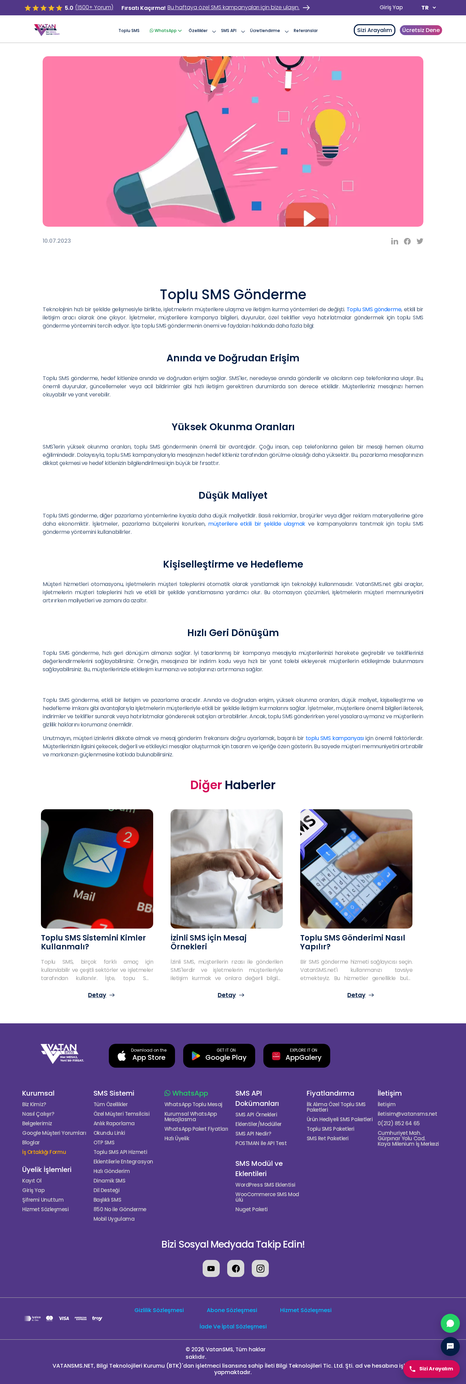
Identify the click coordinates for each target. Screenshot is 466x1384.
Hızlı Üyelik (176, 1138)
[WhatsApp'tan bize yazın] (450, 1323)
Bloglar (31, 1142)
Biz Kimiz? (34, 1104)
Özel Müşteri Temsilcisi (121, 1114)
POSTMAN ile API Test (261, 1143)
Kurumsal (38, 1093)
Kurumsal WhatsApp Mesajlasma (190, 1116)
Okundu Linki (109, 1133)
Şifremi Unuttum (42, 1200)
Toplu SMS (129, 30)
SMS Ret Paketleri (328, 1138)
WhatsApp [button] (166, 30)
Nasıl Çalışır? (38, 1114)
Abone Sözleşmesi (232, 1310)
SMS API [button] (228, 30)
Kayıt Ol (31, 1181)
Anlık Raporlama (114, 1123)
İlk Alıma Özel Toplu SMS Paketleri (336, 1107)
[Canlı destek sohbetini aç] (450, 1346)
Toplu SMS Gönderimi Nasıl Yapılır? (352, 942)
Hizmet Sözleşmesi (45, 1209)
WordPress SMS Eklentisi (265, 1185)
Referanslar (306, 30)
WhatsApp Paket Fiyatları (196, 1129)
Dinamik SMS (109, 1181)
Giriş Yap (391, 7)
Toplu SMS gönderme (374, 309)
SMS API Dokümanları (257, 1098)
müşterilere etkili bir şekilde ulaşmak (256, 524)
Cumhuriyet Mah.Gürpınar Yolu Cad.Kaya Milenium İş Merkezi (408, 1138)
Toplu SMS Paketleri (330, 1129)
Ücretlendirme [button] (265, 30)
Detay (97, 995)
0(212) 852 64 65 (399, 1123)
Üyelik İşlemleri (47, 1169)
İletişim (390, 1093)
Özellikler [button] (198, 30)
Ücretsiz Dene (421, 30)
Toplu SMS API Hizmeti (120, 1152)
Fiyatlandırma (330, 1093)
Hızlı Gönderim (111, 1171)
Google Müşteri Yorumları (54, 1133)
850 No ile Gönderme (119, 1209)
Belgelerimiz (37, 1123)
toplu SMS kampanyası (335, 738)
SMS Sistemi (113, 1093)
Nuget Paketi (251, 1209)
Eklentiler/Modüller (258, 1124)
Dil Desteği (106, 1190)
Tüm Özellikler (110, 1104)
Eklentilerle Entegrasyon (123, 1161)
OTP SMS (104, 1142)
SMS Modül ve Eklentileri (259, 1168)
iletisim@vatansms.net (407, 1114)
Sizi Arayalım (374, 30)
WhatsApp (189, 1093)
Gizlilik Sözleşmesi (159, 1310)
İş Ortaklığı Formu (44, 1152)
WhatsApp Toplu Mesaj (193, 1104)
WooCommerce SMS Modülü (267, 1197)
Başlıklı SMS (107, 1200)
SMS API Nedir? (253, 1134)
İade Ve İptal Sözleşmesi (233, 1326)
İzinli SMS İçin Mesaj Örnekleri (209, 942)
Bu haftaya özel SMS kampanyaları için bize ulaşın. (234, 7)
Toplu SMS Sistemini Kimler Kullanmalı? (93, 942)
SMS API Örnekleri (256, 1114)
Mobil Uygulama (114, 1219)
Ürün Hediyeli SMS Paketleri (340, 1119)
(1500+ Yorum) (94, 7)
